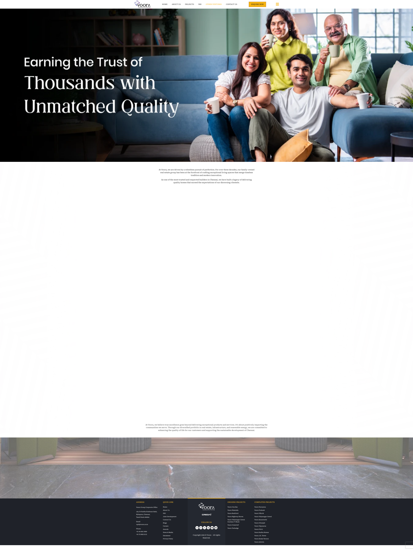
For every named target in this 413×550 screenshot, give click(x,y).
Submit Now (183, 483)
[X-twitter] (204, 527)
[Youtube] (212, 527)
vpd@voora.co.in (142, 524)
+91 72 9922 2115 (141, 534)
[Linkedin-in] (208, 527)
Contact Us (235, 4)
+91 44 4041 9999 (141, 531)
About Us (174, 4)
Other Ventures (215, 4)
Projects (187, 4)
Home (163, 4)
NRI (200, 4)
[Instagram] (200, 527)
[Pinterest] (215, 527)
